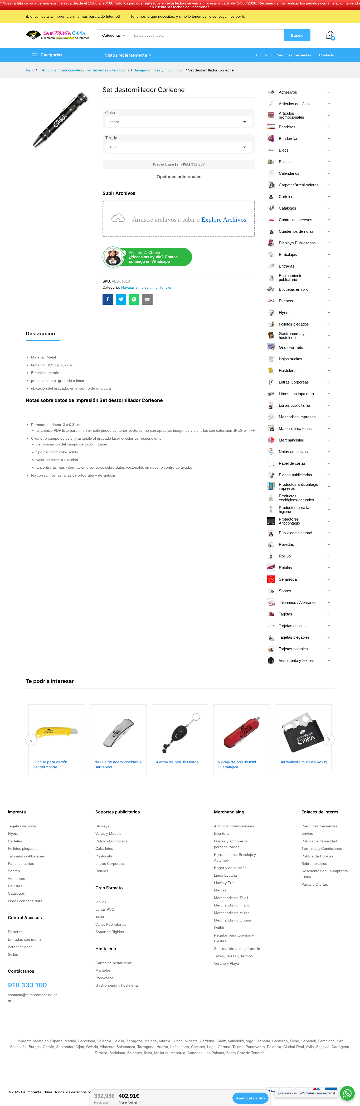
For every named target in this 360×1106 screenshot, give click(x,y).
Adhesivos (16, 878)
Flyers (13, 833)
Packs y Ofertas (314, 884)
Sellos (13, 954)
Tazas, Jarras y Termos (233, 956)
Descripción (40, 333)
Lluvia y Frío (224, 883)
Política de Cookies (317, 856)
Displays (102, 826)
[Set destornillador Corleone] (108, 299)
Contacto (326, 55)
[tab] (43, 336)
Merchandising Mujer (231, 913)
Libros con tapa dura (25, 901)
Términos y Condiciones (321, 848)
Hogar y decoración (230, 868)
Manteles (103, 970)
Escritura (221, 833)
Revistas (15, 886)
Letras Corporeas (110, 863)
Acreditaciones (20, 947)
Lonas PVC (104, 909)
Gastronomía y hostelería (116, 985)
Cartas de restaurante (113, 963)
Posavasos (104, 978)
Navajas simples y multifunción (146, 287)
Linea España (225, 875)
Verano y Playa (226, 963)
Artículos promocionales (234, 826)
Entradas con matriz (24, 939)
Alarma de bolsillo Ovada (177, 762)
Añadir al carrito (250, 1098)
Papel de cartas (21, 863)
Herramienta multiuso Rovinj (303, 762)
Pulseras (15, 932)
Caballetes (104, 848)
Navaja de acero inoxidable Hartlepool (118, 764)
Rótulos (101, 871)
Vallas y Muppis (108, 833)
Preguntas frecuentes (293, 55)
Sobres (14, 871)
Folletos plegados (22, 848)
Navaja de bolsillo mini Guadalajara (237, 764)
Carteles (15, 841)
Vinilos (100, 902)
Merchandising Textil (231, 898)
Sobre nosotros (314, 863)
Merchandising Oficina (232, 920)
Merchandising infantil (232, 905)
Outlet (219, 927)
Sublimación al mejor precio (237, 949)
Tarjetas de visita (22, 826)
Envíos (261, 55)
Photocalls (104, 856)
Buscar (297, 35)
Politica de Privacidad (319, 841)
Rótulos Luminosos (111, 841)
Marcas (220, 890)
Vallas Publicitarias (110, 924)
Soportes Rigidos (109, 932)
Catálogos (16, 893)
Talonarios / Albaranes (26, 856)
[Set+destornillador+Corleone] (121, 299)
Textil (99, 917)
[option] (56, 739)
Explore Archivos (223, 219)
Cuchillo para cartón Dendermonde (50, 764)
